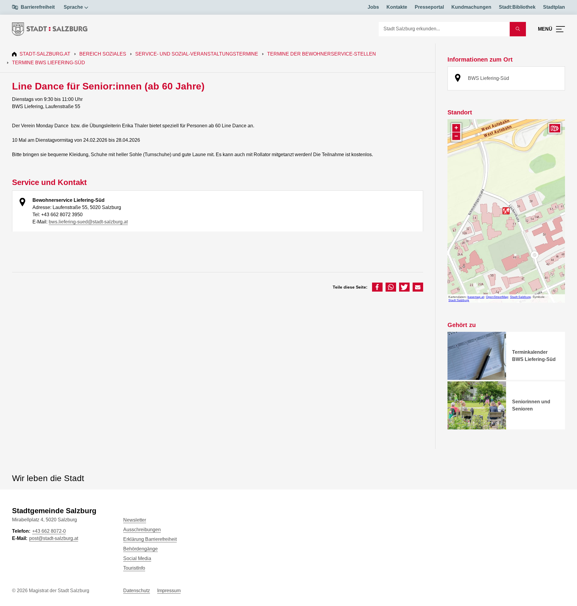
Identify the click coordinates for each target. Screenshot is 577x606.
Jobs (373, 7)
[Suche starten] (518, 29)
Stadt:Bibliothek (517, 7)
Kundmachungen (471, 7)
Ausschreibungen (142, 529)
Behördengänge (140, 548)
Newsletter (134, 520)
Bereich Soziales (102, 53)
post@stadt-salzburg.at (53, 538)
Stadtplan (554, 7)
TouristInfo (134, 568)
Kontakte (396, 7)
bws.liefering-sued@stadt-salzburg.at (88, 221)
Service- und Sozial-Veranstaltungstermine (196, 53)
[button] (377, 287)
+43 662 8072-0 (49, 531)
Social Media (137, 558)
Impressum (169, 590)
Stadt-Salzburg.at (45, 53)
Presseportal (429, 7)
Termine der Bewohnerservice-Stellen (321, 53)
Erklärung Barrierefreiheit (150, 539)
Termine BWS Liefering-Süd (48, 62)
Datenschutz (136, 590)
